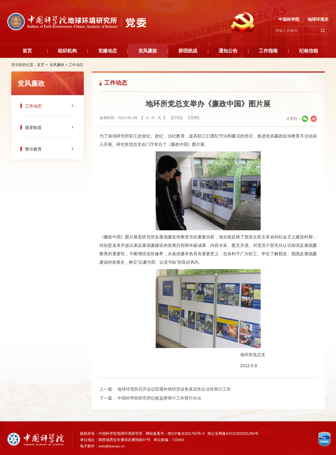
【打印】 (176, 118)
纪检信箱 (308, 50)
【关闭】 (193, 118)
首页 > (43, 65)
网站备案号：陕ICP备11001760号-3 (175, 433)
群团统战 (187, 50)
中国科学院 (289, 19)
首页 (27, 50)
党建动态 (107, 50)
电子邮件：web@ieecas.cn (102, 446)
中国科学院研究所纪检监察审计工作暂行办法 (159, 398)
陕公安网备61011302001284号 (233, 433)
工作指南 (268, 50)
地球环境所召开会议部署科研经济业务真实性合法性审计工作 (174, 389)
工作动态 (76, 65)
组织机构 (67, 50)
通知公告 (228, 50)
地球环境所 (318, 19)
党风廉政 (147, 50)
